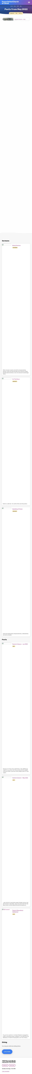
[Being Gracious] (6, 306)
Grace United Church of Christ (10, 2)
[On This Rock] (6, 440)
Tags (17, 13)
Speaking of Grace (17, 509)
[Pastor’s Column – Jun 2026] (6, 705)
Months (20, 13)
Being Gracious (16, 245)
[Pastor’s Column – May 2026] (6, 838)
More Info (5, 1065)
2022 (18, 6)
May (21, 6)
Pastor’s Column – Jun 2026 (20, 644)
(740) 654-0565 (5, 1071)
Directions (12, 1065)
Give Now (7, 1051)
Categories (12, 13)
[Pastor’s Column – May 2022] (8, 19)
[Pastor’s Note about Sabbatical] (6, 971)
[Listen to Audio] (19, 247)
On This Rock (16, 379)
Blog (15, 6)
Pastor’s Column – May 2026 (20, 778)
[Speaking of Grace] (6, 569)
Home (11, 6)
